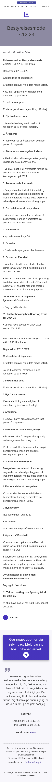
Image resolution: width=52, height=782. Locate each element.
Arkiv (27, 52)
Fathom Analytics (34, 762)
